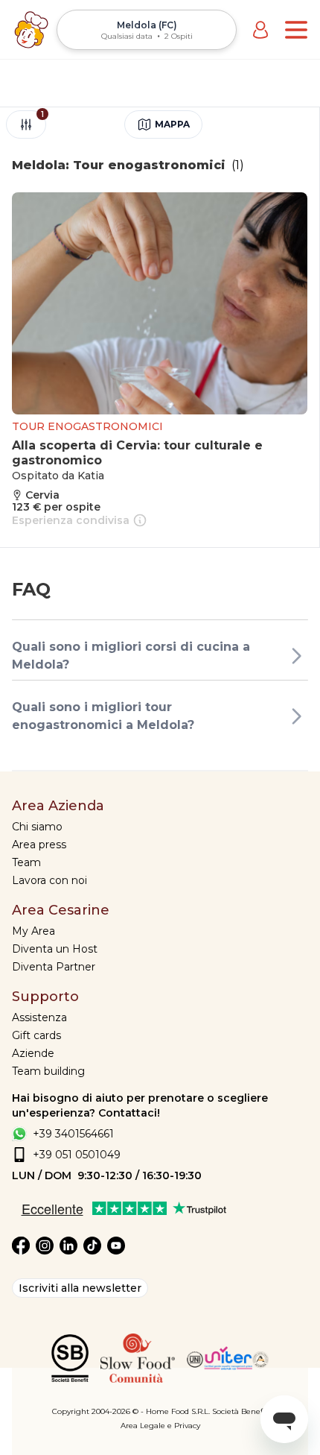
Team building (48, 1071)
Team (26, 862)
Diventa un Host (54, 949)
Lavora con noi (49, 880)
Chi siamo (37, 826)
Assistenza (39, 1017)
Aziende (33, 1053)
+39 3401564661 (73, 1133)
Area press (39, 844)
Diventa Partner (53, 966)
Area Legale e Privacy (160, 1425)
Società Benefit (240, 1411)
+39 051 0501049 (77, 1154)
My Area (33, 931)
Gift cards (36, 1035)
